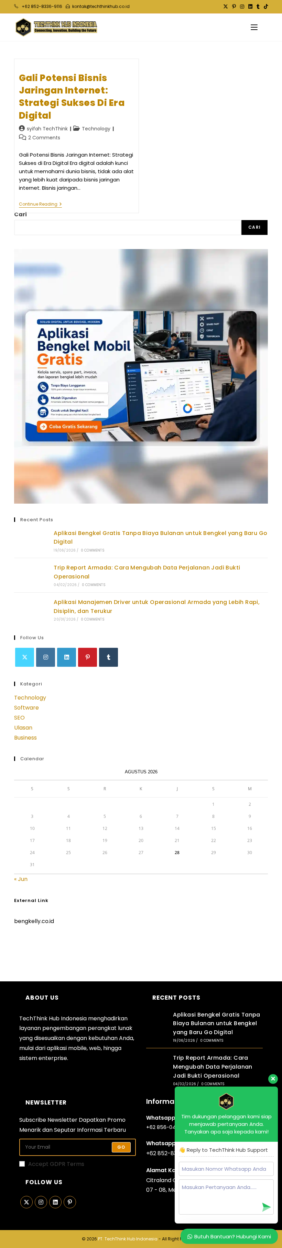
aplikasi (57, 1048)
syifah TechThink (47, 128)
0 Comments (93, 550)
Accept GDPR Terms (56, 1164)
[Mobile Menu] (254, 27)
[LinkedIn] (66, 657)
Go (121, 1147)
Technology (96, 128)
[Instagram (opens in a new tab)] (242, 6)
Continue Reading (40, 205)
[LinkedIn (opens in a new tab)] (250, 6)
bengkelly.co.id (34, 921)
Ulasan (23, 728)
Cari (20, 214)
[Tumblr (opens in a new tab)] (258, 6)
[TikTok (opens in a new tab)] (265, 6)
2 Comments (44, 137)
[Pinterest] (87, 657)
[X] (24, 657)
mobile (77, 1048)
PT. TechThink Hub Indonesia (128, 1239)
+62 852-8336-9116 (171, 1153)
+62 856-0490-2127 (170, 1127)
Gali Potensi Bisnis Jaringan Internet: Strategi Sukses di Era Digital (72, 97)
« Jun (21, 879)
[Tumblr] (108, 657)
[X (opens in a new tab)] (225, 6)
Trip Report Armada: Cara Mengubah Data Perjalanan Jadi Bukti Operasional (212, 1066)
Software (26, 708)
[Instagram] (45, 657)
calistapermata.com (42, 945)
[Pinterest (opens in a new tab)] (234, 6)
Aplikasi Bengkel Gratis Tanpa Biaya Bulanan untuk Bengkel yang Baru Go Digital (216, 1023)
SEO (19, 718)
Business (25, 738)
